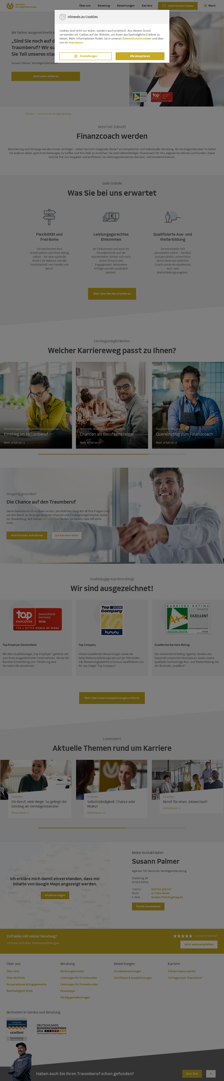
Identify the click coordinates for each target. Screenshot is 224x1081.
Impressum (76, 42)
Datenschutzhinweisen (137, 38)
